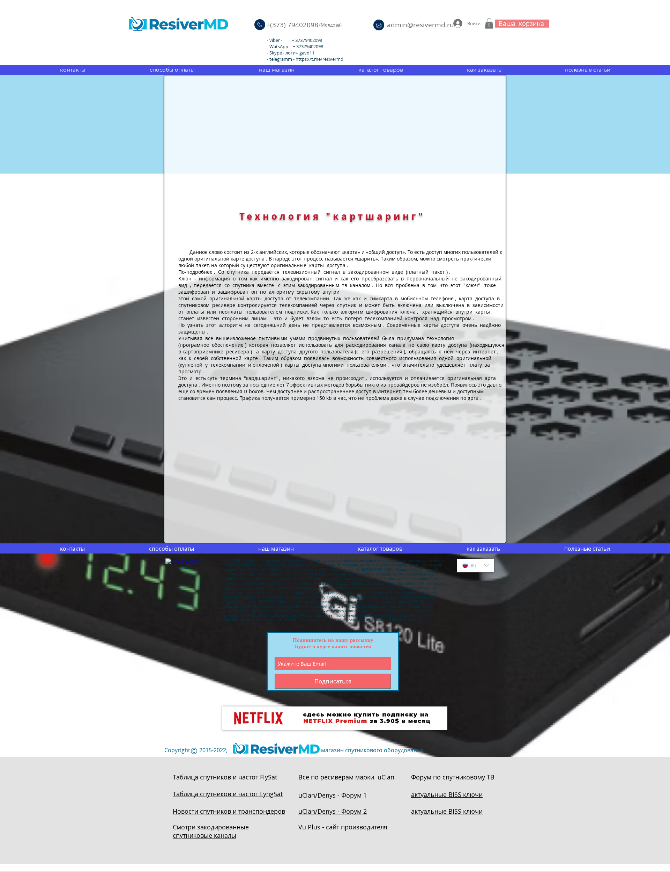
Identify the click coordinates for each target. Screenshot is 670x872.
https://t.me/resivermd (319, 59)
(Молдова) (330, 25)
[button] (489, 23)
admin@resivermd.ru (420, 24)
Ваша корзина (521, 23)
